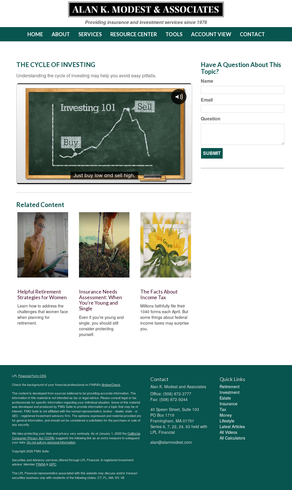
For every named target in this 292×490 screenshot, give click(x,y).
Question (210, 119)
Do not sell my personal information (51, 442)
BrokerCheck (111, 384)
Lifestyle (227, 421)
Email (207, 100)
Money (226, 415)
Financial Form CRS (32, 375)
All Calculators (232, 438)
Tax (223, 409)
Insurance (229, 403)
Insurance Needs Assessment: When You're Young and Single (100, 299)
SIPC (52, 464)
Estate (225, 398)
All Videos (228, 432)
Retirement (230, 386)
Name (207, 81)
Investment (230, 392)
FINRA (40, 464)
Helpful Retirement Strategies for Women (42, 294)
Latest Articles (232, 426)
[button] (60, 34)
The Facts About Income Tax (159, 294)
